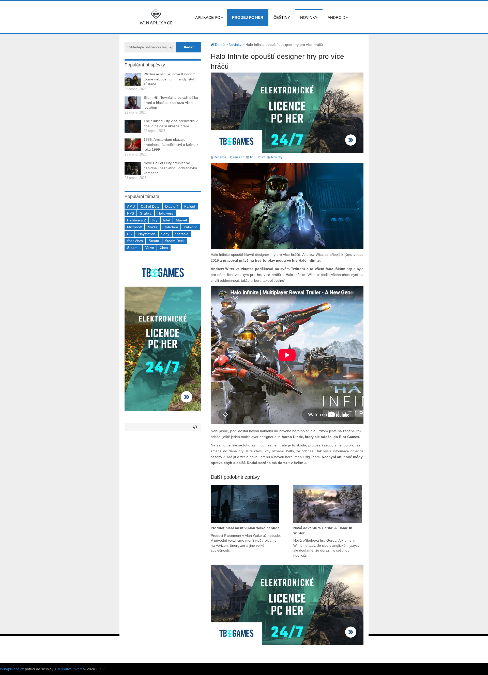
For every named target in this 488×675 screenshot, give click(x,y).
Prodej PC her (247, 17)
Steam (154, 241)
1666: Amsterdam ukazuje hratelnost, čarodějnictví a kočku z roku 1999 (171, 144)
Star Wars (135, 241)
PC (129, 234)
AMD (131, 206)
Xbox (164, 248)
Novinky (308, 17)
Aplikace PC (207, 17)
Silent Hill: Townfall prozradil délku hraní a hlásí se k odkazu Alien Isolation (171, 102)
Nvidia (153, 227)
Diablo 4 (171, 206)
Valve (149, 248)
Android (336, 17)
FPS (130, 213)
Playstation (146, 234)
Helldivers (165, 213)
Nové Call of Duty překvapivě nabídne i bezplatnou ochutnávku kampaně (170, 168)
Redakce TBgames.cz (229, 157)
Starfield (181, 234)
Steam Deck (175, 241)
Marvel (181, 220)
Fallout (189, 206)
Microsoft (134, 227)
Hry (154, 220)
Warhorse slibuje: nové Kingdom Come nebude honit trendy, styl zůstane (169, 79)
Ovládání (170, 227)
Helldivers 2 (136, 220)
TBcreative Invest (68, 669)
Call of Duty (150, 206)
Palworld (190, 227)
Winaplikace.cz (12, 669)
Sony (165, 234)
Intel (166, 220)
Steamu (133, 248)
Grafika (145, 213)
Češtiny (281, 17)
